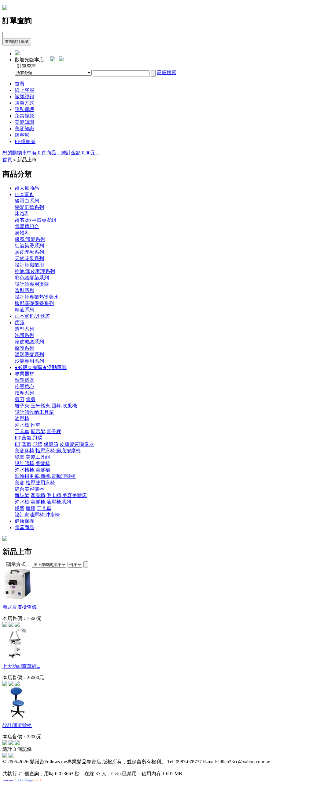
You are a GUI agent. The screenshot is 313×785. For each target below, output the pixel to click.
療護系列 (24, 348)
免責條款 (24, 115)
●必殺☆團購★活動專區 (41, 367)
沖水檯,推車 (27, 425)
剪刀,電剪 (25, 399)
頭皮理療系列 (29, 252)
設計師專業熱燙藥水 (37, 296)
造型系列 (24, 290)
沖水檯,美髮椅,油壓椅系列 (43, 501)
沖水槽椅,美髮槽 (32, 469)
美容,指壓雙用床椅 (35, 482)
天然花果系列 (29, 258)
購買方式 (24, 103)
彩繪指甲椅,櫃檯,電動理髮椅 (45, 476)
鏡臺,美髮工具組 (32, 457)
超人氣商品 (27, 188)
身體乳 (22, 232)
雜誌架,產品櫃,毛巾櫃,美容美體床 (51, 495)
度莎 (19, 322)
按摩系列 (24, 393)
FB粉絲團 (25, 141)
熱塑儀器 (24, 380)
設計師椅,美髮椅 (32, 463)
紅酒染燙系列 (29, 245)
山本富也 (24, 194)
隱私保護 (24, 109)
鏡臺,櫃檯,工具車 (33, 508)
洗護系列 (24, 335)
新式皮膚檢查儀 (19, 607)
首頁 (19, 83)
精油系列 (24, 309)
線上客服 (24, 90)
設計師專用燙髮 (32, 284)
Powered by (21, 780)
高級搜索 (166, 72)
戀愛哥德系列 (29, 207)
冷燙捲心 (24, 386)
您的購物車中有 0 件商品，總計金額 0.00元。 (51, 152)
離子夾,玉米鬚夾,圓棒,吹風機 (46, 405)
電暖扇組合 (27, 226)
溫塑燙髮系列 (29, 354)
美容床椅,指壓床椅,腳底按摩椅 (48, 450)
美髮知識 (24, 122)
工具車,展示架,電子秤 (38, 431)
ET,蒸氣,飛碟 (28, 437)
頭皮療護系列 (29, 341)
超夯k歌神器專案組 (35, 220)
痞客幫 (22, 135)
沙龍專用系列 (29, 361)
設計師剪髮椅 (17, 725)
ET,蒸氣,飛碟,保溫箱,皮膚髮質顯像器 (54, 444)
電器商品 (24, 527)
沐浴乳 (22, 213)
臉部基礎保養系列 (34, 303)
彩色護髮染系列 (32, 277)
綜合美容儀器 (29, 489)
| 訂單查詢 (25, 66)
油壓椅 (22, 418)
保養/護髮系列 (30, 239)
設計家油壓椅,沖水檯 (37, 514)
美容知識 (24, 128)
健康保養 (24, 521)
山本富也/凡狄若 (32, 316)
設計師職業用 (29, 264)
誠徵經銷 (24, 96)
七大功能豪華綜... (21, 666)
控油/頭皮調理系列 (35, 271)
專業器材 (24, 373)
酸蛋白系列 (27, 200)
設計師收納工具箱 (34, 412)
